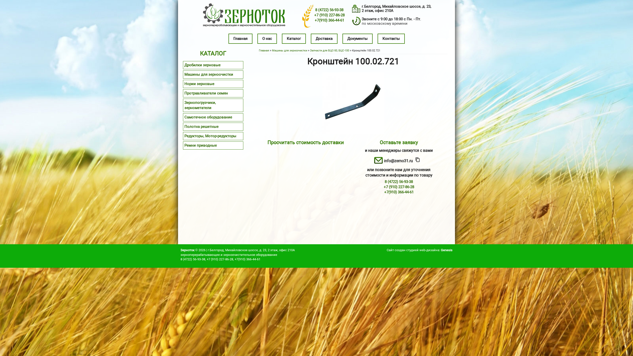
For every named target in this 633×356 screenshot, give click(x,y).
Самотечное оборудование (208, 117)
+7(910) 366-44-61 (329, 20)
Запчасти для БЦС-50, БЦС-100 (329, 50)
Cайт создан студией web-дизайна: (419, 250)
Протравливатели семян (206, 93)
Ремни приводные (200, 145)
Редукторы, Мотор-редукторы (210, 136)
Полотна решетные (201, 126)
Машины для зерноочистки (289, 50)
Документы (357, 38)
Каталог (294, 38)
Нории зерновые (199, 84)
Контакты (391, 38)
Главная (240, 38)
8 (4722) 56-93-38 (329, 10)
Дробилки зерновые (202, 65)
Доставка (324, 38)
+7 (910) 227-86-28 (329, 15)
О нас (267, 38)
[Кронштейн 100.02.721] (353, 133)
